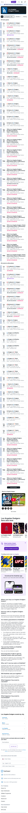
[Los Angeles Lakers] (18, 530)
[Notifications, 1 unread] (25, 2)
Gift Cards (3, 809)
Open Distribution (5, 790)
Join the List (13, 746)
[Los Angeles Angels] (6, 530)
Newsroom (4, 798)
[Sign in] (22, 2)
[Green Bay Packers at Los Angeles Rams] (6, 564)
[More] (24, 7)
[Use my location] (2, 16)
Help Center (4, 807)
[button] (5, 2)
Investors (3, 796)
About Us (3, 788)
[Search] (19, 2)
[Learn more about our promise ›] (5, 771)
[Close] (25, 542)
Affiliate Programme (6, 793)
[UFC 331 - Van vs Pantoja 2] (18, 564)
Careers (3, 801)
